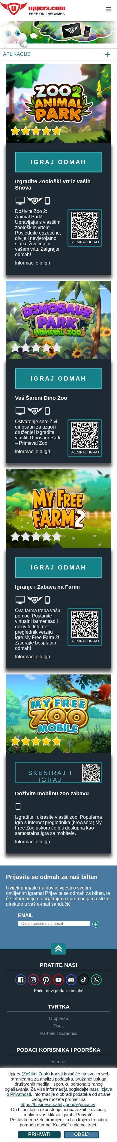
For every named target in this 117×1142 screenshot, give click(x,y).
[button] (58, 949)
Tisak (58, 1025)
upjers (33, 8)
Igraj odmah (58, 162)
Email (25, 915)
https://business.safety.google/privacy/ (58, 1104)
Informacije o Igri (32, 262)
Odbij (81, 1134)
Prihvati (39, 1134)
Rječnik (58, 1061)
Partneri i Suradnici (58, 1033)
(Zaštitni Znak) (36, 1073)
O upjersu (58, 1018)
